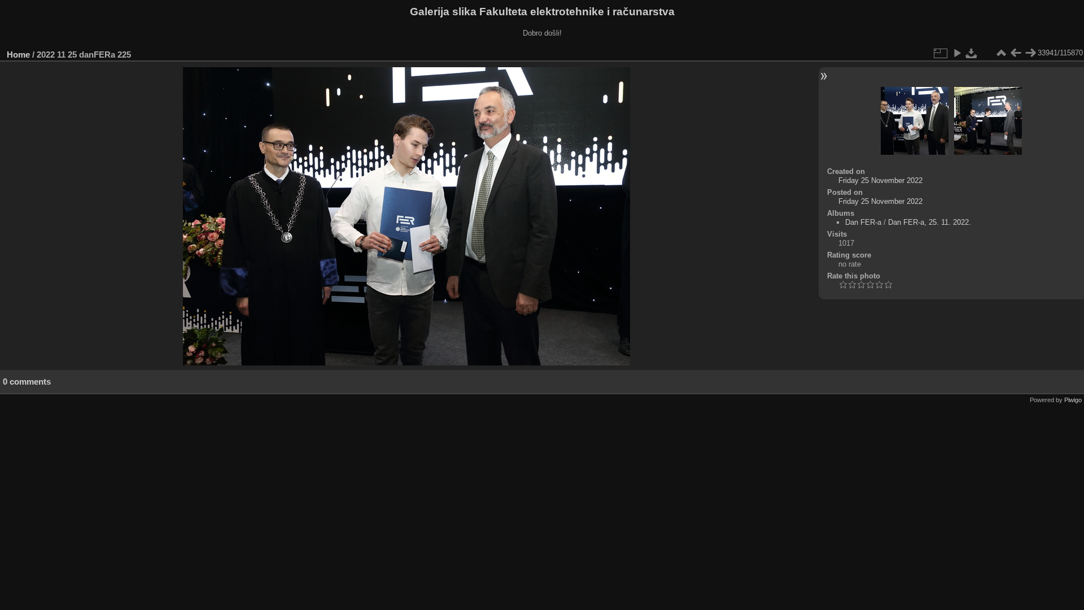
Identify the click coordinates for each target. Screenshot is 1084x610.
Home (18, 54)
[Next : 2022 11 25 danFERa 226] (1030, 53)
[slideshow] (957, 53)
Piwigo (1073, 399)
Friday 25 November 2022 (880, 180)
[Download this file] (971, 53)
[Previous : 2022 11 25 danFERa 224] (1015, 53)
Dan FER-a (863, 222)
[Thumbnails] (1001, 53)
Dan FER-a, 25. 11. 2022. (929, 222)
